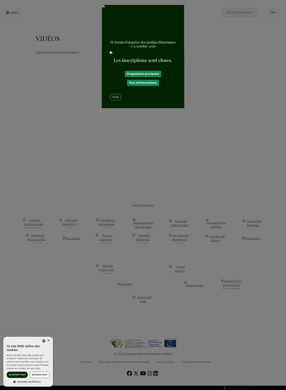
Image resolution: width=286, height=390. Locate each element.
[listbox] (44, 341)
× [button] (48, 340)
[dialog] (28, 362)
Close (115, 97)
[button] (28, 381)
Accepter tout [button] (17, 374)
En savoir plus (33, 368)
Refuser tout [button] (39, 374)
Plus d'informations (143, 82)
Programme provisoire (143, 73)
